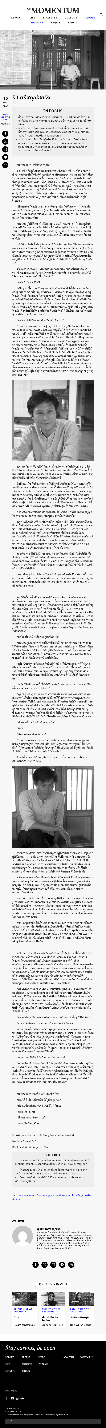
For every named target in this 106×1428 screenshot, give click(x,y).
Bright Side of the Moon (5, 117)
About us (68, 1357)
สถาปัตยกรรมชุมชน (43, 1195)
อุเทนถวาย (25, 1195)
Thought (36, 22)
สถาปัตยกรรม (63, 1195)
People (90, 17)
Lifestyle (50, 17)
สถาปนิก (17, 1199)
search (101, 14)
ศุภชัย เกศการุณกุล (49, 1229)
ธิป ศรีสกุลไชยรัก (81, 1195)
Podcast (43, 1364)
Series (55, 22)
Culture (71, 17)
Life (32, 17)
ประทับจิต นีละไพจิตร (51, 1318)
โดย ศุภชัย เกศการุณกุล (24, 1325)
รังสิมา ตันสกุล (79, 1317)
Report (16, 17)
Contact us (86, 1357)
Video (72, 22)
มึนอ (16, 1317)
